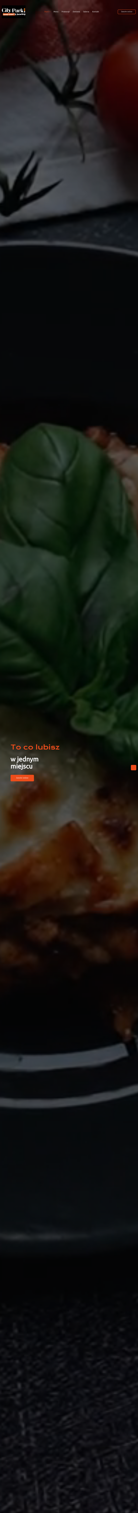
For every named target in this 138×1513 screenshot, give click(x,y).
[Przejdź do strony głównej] (14, 11)
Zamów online (126, 12)
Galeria (86, 11)
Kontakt (95, 11)
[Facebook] (133, 767)
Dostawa (76, 11)
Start (46, 11)
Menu (55, 11)
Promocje (66, 11)
